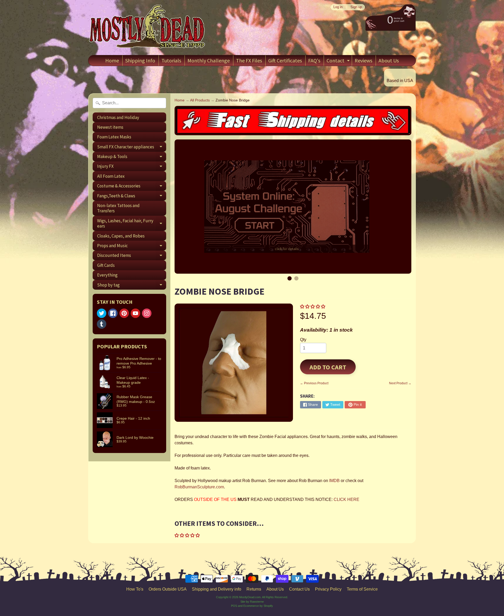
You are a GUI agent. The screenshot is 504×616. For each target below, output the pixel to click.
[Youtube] (135, 313)
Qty (303, 339)
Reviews (363, 60)
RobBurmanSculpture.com (199, 487)
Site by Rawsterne (252, 601)
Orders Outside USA (168, 589)
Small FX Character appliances (131, 148)
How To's (134, 589)
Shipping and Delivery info (216, 589)
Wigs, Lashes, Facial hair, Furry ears (131, 223)
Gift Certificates (285, 60)
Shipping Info (140, 60)
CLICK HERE (346, 499)
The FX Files (249, 60)
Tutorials (171, 60)
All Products (200, 100)
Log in (338, 7)
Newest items (110, 127)
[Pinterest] (124, 313)
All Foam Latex (111, 176)
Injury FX (131, 167)
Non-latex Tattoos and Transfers (118, 208)
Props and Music (131, 246)
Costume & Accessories (131, 187)
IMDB (334, 480)
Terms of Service (362, 589)
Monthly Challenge (208, 60)
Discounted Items (131, 256)
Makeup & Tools (131, 157)
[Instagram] (146, 313)
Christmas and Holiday (118, 117)
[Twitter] (101, 313)
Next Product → (400, 383)
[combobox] (129, 103)
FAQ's (314, 60)
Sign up (356, 7)
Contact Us (299, 589)
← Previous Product (314, 383)
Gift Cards (106, 265)
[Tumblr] (101, 324)
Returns (253, 589)
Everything (107, 275)
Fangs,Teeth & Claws (131, 197)
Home (112, 60)
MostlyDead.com (250, 597)
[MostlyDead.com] (147, 27)
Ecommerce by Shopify (258, 605)
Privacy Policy (328, 589)
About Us (389, 60)
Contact (339, 61)
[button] (313, 306)
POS (234, 605)
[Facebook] (113, 313)
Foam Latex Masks (114, 137)
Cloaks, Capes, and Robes (121, 236)
